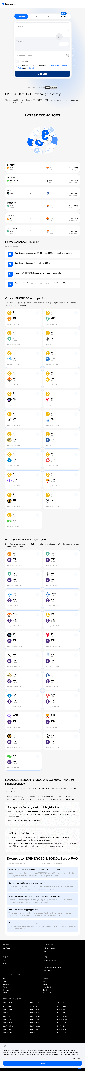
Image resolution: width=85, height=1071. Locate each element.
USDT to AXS (61, 1029)
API (45, 951)
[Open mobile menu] (82, 4)
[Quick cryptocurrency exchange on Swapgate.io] (8, 4)
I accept (42, 1063)
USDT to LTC (7, 1016)
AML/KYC (30, 68)
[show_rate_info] (29, 61)
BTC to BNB (7, 1006)
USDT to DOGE (8, 1013)
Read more (76, 1058)
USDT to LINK (34, 1019)
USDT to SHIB (61, 1013)
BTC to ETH (33, 1006)
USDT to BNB (61, 1006)
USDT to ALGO (35, 1026)
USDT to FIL (34, 1033)
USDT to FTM (61, 1023)
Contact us (6, 964)
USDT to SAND (35, 1029)
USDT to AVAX (62, 1016)
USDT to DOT (34, 1013)
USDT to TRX (7, 1033)
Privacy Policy (49, 964)
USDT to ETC (61, 1033)
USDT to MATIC (35, 1016)
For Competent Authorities (53, 967)
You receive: (20, 41)
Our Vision (6, 948)
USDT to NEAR (8, 1026)
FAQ (4, 960)
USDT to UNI (7, 1019)
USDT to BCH (34, 1023)
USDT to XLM (61, 1026)
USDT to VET (7, 1029)
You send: (19, 26)
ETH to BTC (60, 1003)
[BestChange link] (51, 87)
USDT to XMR (7, 1023)
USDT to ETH (34, 1003)
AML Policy (48, 970)
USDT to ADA (34, 1009)
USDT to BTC (7, 1003)
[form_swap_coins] (59, 36)
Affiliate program (49, 948)
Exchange (21, 16)
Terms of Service (50, 960)
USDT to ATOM (62, 1019)
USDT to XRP (7, 1009)
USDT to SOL (61, 1009)
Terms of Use (56, 66)
